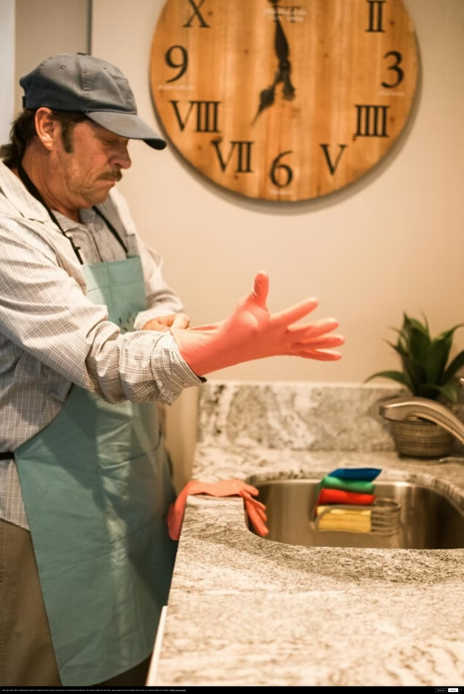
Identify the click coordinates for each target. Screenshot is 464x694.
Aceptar (453, 690)
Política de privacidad (177, 690)
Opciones (441, 690)
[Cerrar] (461, 690)
